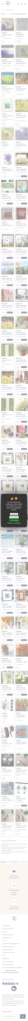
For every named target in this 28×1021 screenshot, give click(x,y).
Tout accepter (14, 520)
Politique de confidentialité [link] (14, 523)
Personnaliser (14, 517)
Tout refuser (14, 514)
